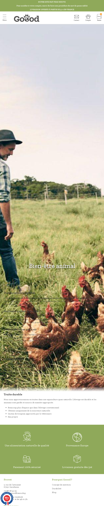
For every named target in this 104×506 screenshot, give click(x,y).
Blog (54, 492)
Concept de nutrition (61, 484)
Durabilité (56, 488)
